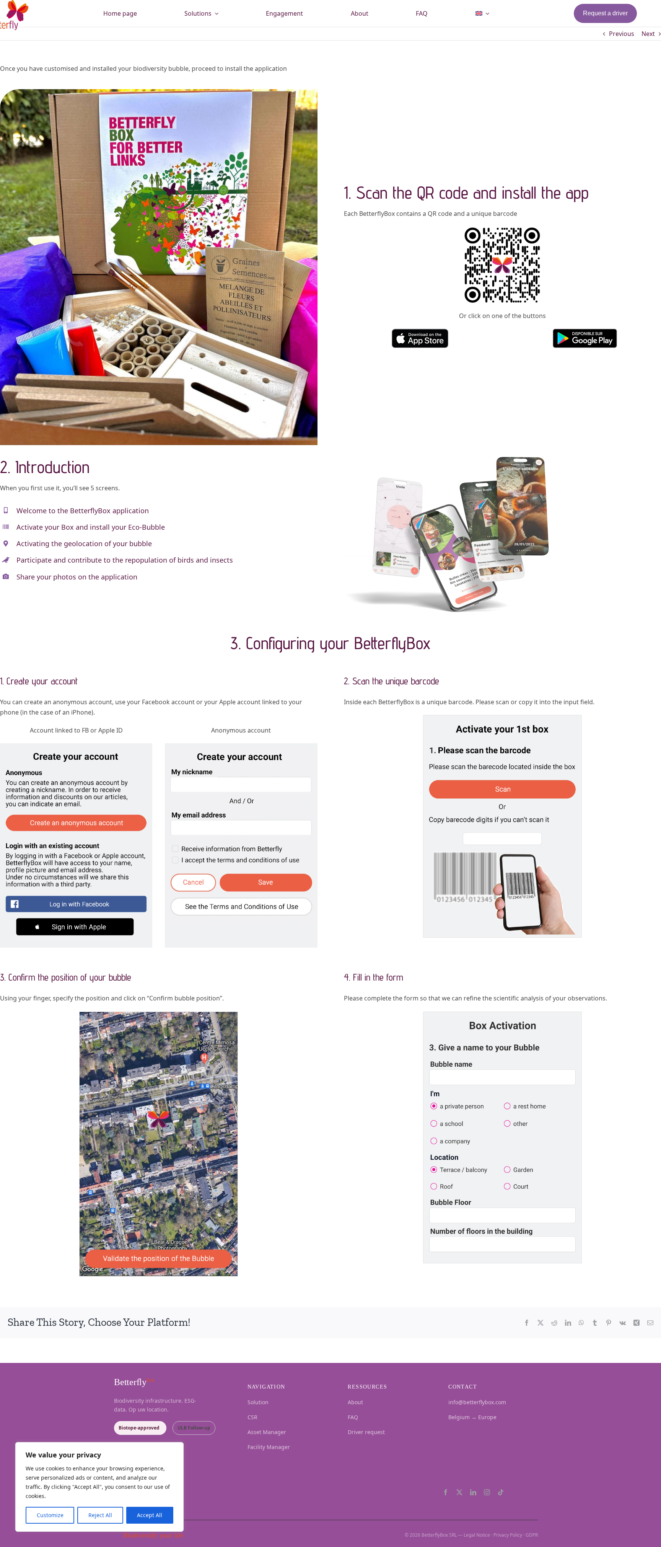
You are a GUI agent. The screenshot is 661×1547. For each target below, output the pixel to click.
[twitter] (459, 1492)
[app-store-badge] (420, 338)
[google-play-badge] (585, 338)
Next (648, 33)
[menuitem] (482, 13)
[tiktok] (501, 1492)
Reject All (100, 1515)
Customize (50, 1515)
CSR (252, 1417)
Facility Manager (268, 1447)
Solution (258, 1402)
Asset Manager (266, 1432)
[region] (99, 1487)
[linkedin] (473, 1492)
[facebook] (446, 1492)
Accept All (149, 1515)
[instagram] (487, 1492)
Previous (621, 33)
